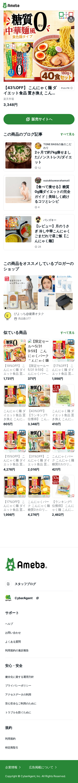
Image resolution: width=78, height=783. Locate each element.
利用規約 (10, 738)
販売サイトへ (42, 119)
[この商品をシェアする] (71, 19)
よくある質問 (13, 641)
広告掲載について (41, 767)
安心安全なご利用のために (20, 703)
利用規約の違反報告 (17, 650)
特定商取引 (11, 747)
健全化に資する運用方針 (19, 676)
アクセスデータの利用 (18, 694)
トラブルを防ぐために (18, 712)
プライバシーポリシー (18, 685)
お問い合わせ (13, 632)
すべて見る (67, 134)
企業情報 (11, 767)
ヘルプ (9, 623)
